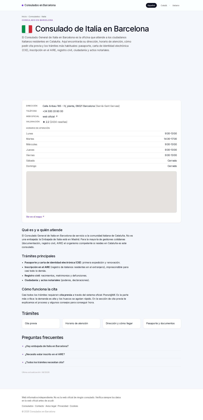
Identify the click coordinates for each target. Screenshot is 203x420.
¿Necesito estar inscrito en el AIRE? (45, 354)
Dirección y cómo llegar (119, 323)
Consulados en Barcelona (40, 5)
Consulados (34, 16)
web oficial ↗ (50, 116)
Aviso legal (51, 406)
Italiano (176, 5)
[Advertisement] (101, 76)
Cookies (74, 406)
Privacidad (63, 406)
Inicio (24, 16)
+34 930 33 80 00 (53, 111)
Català (164, 5)
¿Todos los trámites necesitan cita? (44, 362)
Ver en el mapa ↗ (35, 216)
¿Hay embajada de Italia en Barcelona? (47, 346)
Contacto (39, 406)
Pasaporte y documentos (160, 323)
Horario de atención (76, 323)
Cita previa (31, 323)
